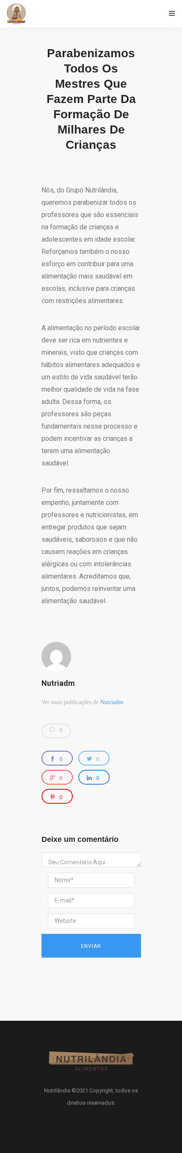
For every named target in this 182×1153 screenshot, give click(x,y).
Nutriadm (58, 683)
